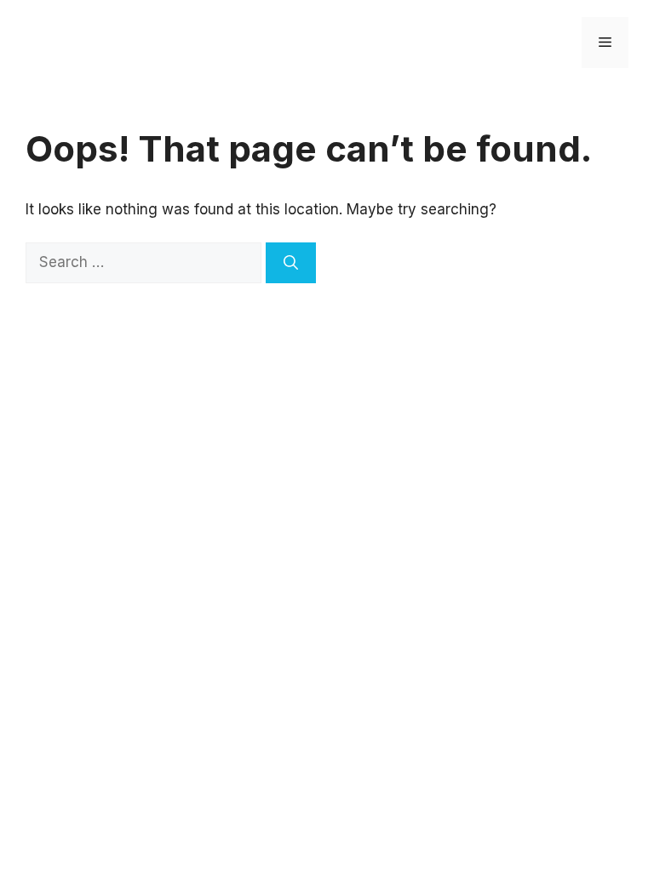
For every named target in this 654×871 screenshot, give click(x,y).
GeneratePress (384, 352)
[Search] (291, 262)
